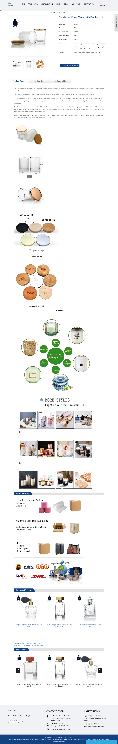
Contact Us (89, 4)
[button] (47, 65)
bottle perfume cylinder (70, 739)
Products (32, 4)
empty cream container (102, 739)
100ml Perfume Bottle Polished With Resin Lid (28, 685)
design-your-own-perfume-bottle (54, 739)
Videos (65, 4)
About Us (76, 4)
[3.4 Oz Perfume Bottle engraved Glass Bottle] (89, 607)
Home (23, 4)
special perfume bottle (59, 741)
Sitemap (19, 739)
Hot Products (12, 739)
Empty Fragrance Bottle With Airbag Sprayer (29, 625)
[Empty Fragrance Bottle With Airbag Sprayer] (29, 607)
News (57, 4)
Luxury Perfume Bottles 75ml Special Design (31, 645)
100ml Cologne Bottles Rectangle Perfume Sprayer (59, 625)
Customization (47, 4)
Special (24, 739)
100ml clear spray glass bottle (86, 739)
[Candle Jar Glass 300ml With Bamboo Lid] (17, 64)
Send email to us (71, 65)
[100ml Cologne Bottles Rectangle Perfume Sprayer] (59, 607)
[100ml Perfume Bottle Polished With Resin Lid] (29, 667)
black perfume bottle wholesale (35, 739)
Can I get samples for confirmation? (94, 726)
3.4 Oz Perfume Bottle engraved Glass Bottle (89, 625)
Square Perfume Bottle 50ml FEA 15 (30, 643)
